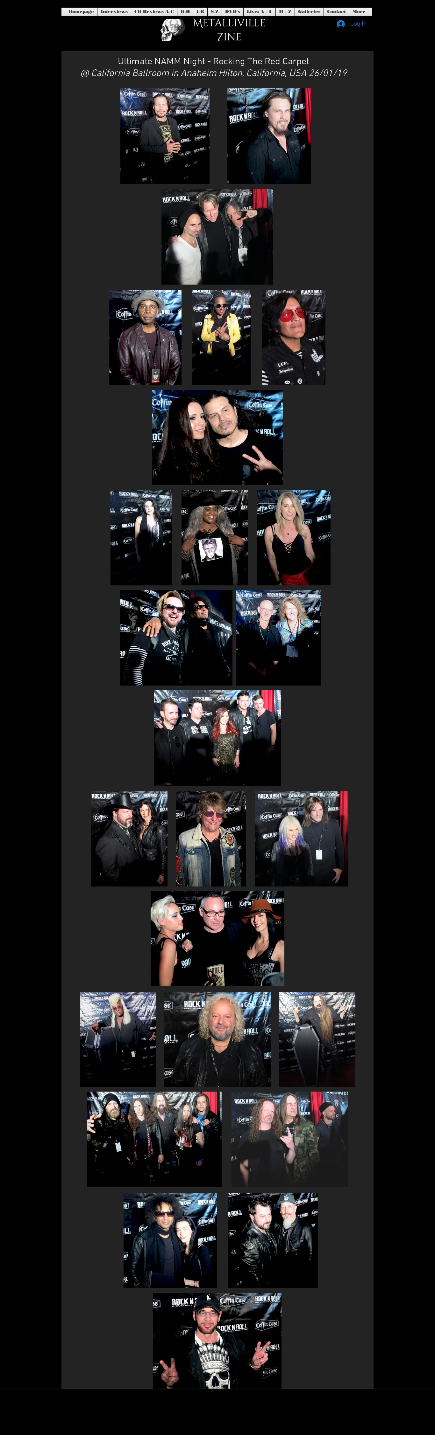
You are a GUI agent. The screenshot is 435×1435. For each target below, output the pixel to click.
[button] (232, 12)
